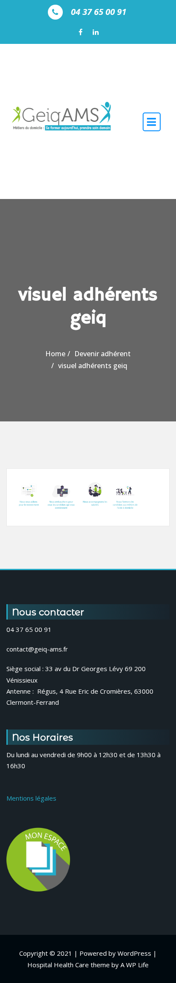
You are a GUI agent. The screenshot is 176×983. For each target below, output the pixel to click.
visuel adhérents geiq (92, 365)
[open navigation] (152, 121)
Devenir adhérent (102, 353)
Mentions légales (31, 798)
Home (55, 353)
